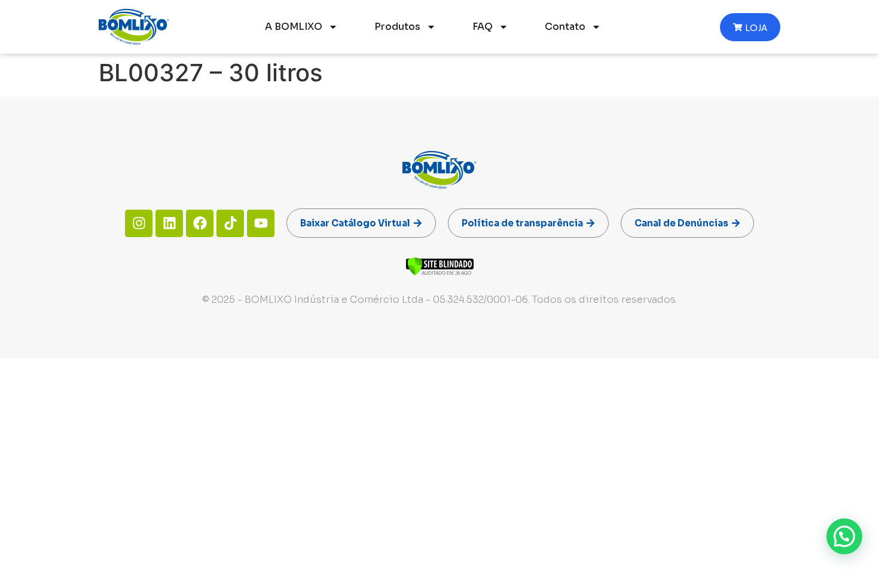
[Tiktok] (230, 223)
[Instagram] (138, 223)
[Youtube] (260, 223)
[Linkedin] (169, 223)
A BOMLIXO (293, 26)
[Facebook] (199, 223)
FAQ (482, 26)
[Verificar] (439, 272)
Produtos (397, 26)
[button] (844, 536)
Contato (565, 26)
